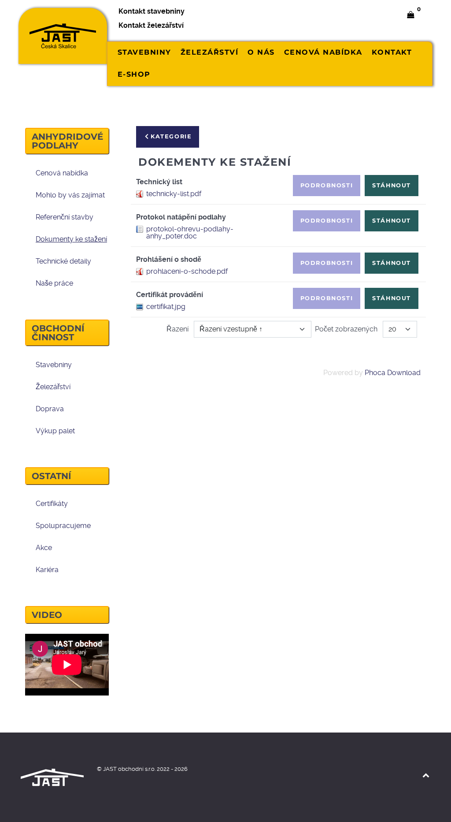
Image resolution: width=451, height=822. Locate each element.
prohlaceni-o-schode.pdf (187, 271)
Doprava (50, 409)
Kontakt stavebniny (151, 11)
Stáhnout (391, 185)
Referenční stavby (64, 217)
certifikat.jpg (165, 306)
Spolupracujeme (63, 525)
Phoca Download (393, 372)
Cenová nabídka (62, 173)
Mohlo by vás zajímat (70, 195)
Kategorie (171, 136)
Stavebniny (54, 365)
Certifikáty (52, 503)
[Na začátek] (425, 775)
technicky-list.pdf (173, 194)
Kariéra (47, 569)
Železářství (53, 387)
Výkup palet (55, 431)
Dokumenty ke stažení (71, 239)
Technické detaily (63, 261)
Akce (44, 547)
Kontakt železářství (151, 25)
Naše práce (54, 283)
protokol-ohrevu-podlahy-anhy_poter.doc (189, 232)
